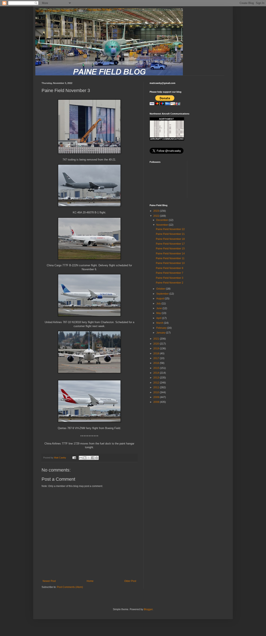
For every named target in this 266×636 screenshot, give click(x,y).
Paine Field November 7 (169, 272)
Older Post (130, 581)
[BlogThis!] (85, 458)
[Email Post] (74, 457)
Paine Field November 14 (170, 253)
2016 (156, 363)
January (161, 332)
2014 (156, 372)
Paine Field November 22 (170, 229)
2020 (156, 343)
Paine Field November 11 (170, 258)
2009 (156, 397)
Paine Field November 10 (170, 263)
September (162, 293)
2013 (156, 377)
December (162, 220)
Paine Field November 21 (170, 234)
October (161, 288)
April (159, 318)
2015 (156, 368)
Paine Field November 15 (170, 248)
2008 (156, 402)
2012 (156, 382)
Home (90, 581)
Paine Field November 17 (170, 243)
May (159, 313)
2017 (156, 358)
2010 (156, 392)
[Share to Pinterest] (97, 458)
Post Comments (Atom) (70, 587)
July (158, 303)
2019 (156, 348)
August (160, 298)
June (159, 308)
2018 (156, 353)
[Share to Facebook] (93, 458)
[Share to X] (89, 458)
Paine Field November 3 (169, 277)
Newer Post (49, 581)
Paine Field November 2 (169, 282)
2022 (156, 215)
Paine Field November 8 (169, 268)
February (161, 327)
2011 (156, 387)
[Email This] (81, 458)
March (160, 322)
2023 (156, 210)
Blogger (148, 609)
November (162, 224)
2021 (156, 338)
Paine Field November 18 (170, 239)
